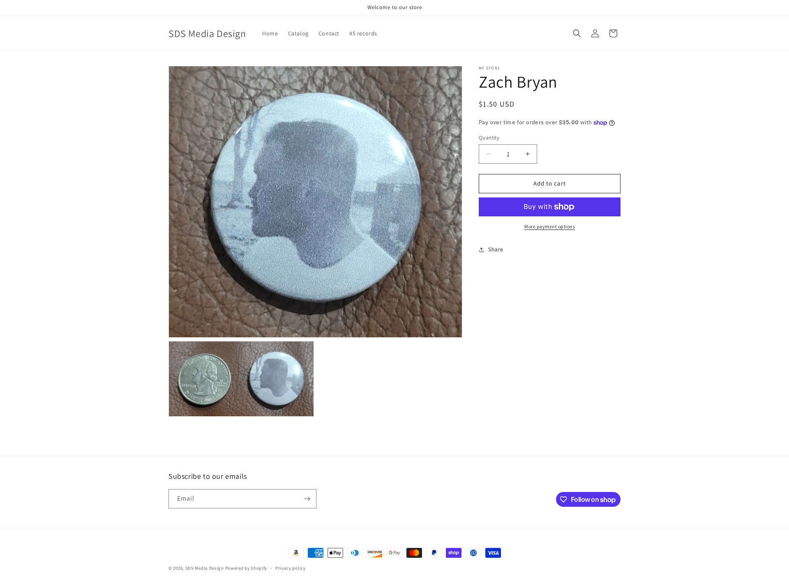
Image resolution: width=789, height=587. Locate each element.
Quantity (489, 137)
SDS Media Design (204, 568)
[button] (577, 33)
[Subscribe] (307, 498)
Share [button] (495, 249)
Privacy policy (290, 568)
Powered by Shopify (246, 568)
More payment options (549, 226)
